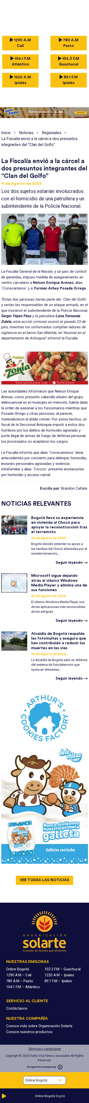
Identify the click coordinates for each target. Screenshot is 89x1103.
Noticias (26, 132)
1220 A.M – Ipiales (59, 975)
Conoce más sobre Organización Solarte (39, 1026)
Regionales (51, 132)
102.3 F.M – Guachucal (62, 969)
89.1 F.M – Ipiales (58, 981)
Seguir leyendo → (72, 562)
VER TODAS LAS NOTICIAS (44, 880)
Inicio (6, 132)
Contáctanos (16, 1008)
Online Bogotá (17, 969)
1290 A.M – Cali (18, 975)
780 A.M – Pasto (19, 981)
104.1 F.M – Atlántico (23, 987)
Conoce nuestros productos (29, 1032)
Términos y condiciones (44, 1049)
